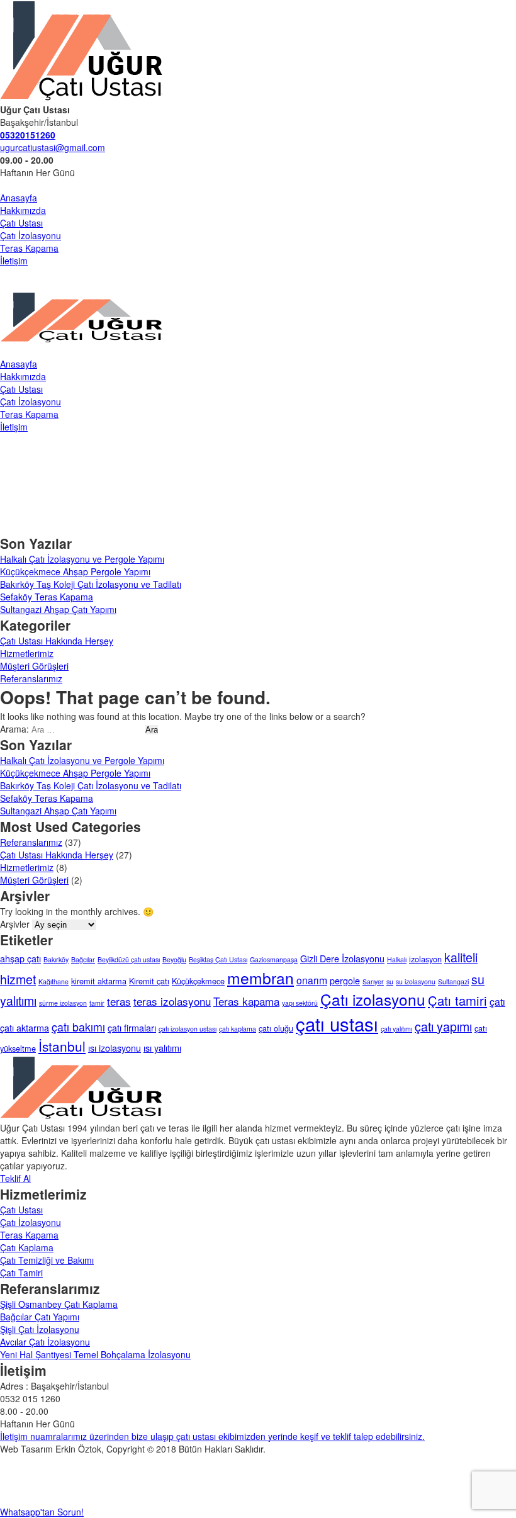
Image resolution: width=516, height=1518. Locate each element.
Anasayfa (18, 197)
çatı (497, 1001)
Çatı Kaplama (26, 1247)
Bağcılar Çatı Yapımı (39, 1316)
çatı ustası (337, 1023)
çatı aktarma (24, 1027)
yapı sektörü (300, 1003)
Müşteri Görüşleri (34, 666)
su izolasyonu (415, 981)
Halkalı (397, 959)
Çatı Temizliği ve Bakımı (47, 1260)
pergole (345, 980)
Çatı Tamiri (21, 1272)
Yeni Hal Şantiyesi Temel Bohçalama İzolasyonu (95, 1354)
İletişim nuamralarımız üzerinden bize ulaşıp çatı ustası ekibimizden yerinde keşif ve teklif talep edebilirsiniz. (212, 1436)
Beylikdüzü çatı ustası (129, 959)
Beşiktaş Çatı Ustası (218, 959)
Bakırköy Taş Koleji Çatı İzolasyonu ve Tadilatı (90, 584)
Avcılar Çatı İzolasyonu (45, 1341)
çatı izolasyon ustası (187, 1028)
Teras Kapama (29, 248)
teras (119, 1001)
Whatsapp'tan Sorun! (42, 1511)
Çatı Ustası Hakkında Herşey (56, 640)
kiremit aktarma (98, 981)
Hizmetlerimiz (26, 653)
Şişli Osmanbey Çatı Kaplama (59, 1304)
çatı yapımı (443, 1026)
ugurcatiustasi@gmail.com (52, 147)
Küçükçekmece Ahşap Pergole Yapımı (75, 571)
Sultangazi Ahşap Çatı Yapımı (58, 609)
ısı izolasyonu (114, 1047)
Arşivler (15, 924)
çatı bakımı (78, 1027)
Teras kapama (246, 1001)
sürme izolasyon (63, 1003)
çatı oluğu (276, 1028)
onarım (311, 980)
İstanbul (62, 1046)
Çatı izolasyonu (372, 999)
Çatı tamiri (457, 1000)
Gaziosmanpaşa (274, 959)
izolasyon (425, 959)
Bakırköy (56, 959)
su (389, 981)
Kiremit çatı (149, 981)
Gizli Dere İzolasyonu (342, 958)
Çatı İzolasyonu (30, 235)
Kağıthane (53, 981)
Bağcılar (83, 959)
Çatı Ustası (21, 222)
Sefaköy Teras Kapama (46, 596)
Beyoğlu (174, 959)
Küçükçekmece (198, 981)
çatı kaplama (237, 1028)
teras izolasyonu (172, 1001)
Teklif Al (15, 1178)
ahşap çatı (20, 958)
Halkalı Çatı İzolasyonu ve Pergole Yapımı (82, 559)
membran (260, 978)
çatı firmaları (132, 1027)
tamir (96, 1003)
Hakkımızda (23, 210)
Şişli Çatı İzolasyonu (39, 1329)
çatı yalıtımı (396, 1028)
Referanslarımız (31, 678)
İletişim (14, 260)
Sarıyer (373, 981)
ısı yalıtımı (162, 1047)
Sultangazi (453, 981)
